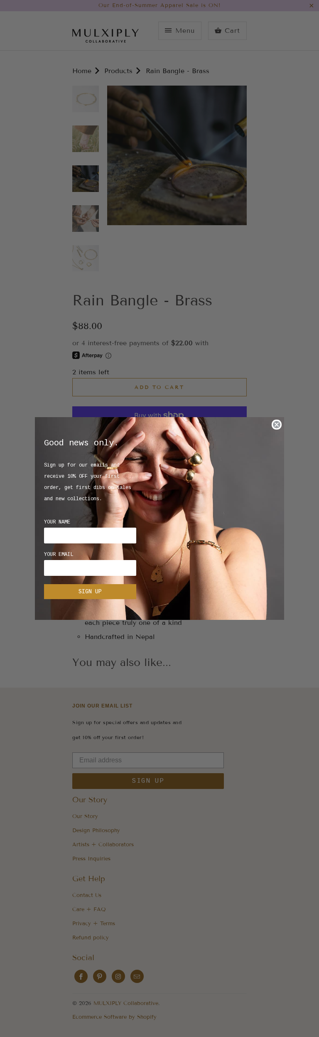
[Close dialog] (276, 424)
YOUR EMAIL (58, 555)
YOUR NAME (57, 522)
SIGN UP (90, 591)
